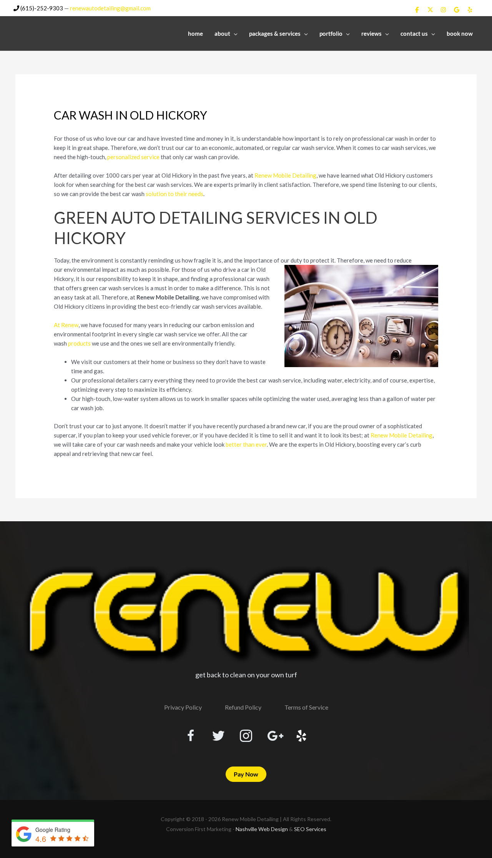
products (79, 343)
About (222, 33)
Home (195, 33)
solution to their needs (174, 193)
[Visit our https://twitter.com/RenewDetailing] (218, 736)
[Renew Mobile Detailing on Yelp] (470, 9)
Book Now (460, 33)
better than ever (246, 444)
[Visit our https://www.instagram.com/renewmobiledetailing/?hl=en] (246, 736)
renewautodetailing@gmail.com (110, 8)
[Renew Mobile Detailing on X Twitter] (430, 9)
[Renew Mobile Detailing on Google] (456, 9)
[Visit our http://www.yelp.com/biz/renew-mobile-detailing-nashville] (301, 736)
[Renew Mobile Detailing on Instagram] (443, 9)
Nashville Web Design (262, 829)
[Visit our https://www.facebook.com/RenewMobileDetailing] (190, 736)
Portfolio (330, 33)
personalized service (133, 156)
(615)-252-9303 (41, 8)
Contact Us (414, 33)
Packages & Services (275, 33)
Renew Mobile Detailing (285, 175)
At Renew (66, 324)
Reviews (371, 33)
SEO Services (310, 829)
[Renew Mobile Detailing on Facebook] (417, 9)
